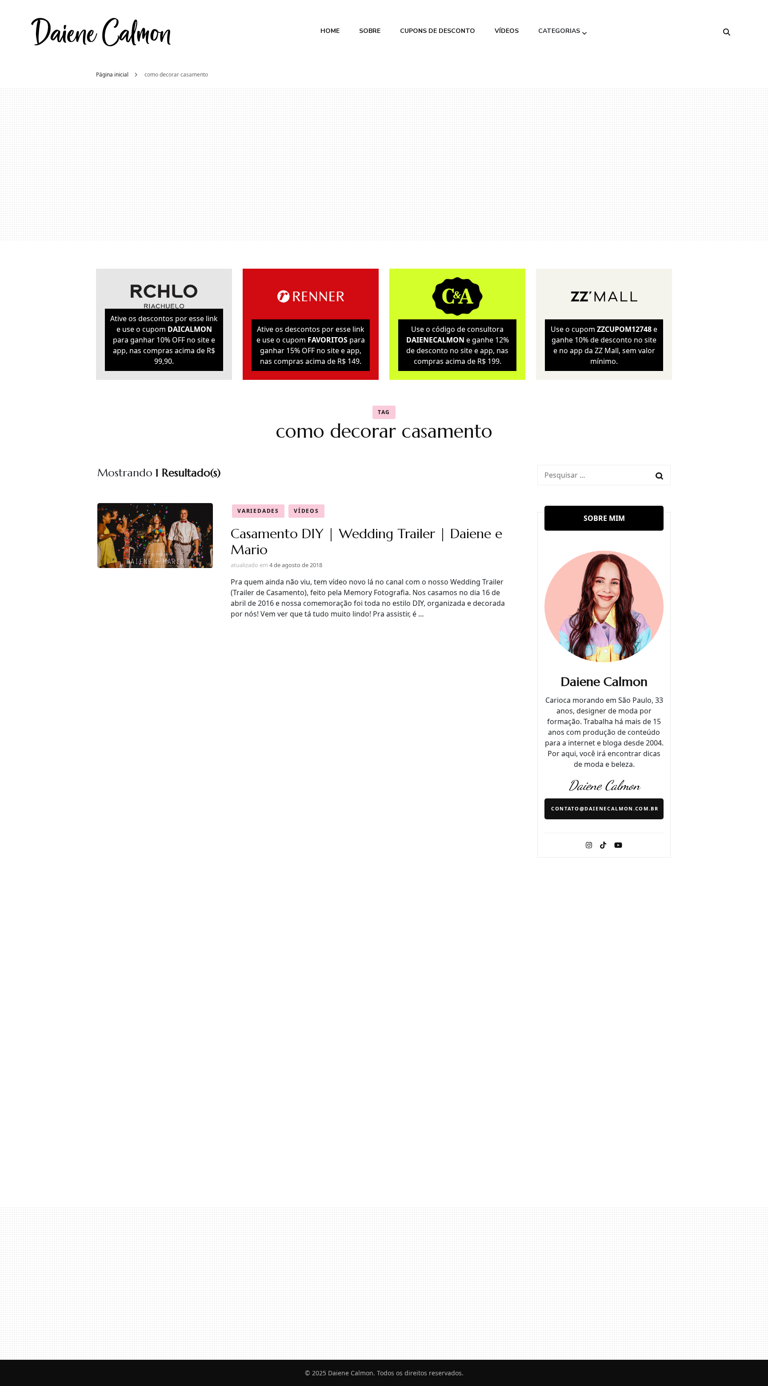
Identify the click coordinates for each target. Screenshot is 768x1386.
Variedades (258, 511)
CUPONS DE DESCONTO (437, 31)
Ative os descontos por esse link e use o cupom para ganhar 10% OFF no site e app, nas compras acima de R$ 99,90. (164, 340)
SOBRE (369, 31)
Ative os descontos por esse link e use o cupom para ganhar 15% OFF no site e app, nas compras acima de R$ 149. (310, 345)
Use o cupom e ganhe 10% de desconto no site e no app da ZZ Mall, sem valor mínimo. (604, 345)
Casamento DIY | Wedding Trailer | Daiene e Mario (366, 541)
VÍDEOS (507, 31)
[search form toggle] (726, 32)
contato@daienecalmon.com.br (605, 808)
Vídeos (306, 511)
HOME (330, 31)
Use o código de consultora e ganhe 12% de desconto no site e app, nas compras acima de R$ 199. (457, 345)
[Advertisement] (384, 164)
